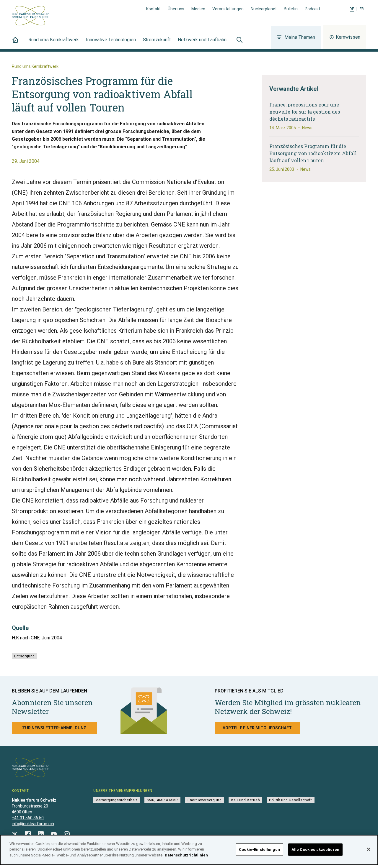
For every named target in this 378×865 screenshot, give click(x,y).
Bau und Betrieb (245, 800)
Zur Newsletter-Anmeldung (54, 728)
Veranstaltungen (228, 8)
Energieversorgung (204, 800)
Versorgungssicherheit (116, 800)
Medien (198, 8)
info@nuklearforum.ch (33, 823)
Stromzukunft (157, 39)
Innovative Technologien (111, 39)
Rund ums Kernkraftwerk (53, 39)
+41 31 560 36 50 (28, 817)
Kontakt (153, 8)
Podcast (312, 8)
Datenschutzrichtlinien (186, 855)
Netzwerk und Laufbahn (202, 39)
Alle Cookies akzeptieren (315, 849)
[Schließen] (368, 849)
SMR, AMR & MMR (162, 800)
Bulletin (291, 8)
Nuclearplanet (264, 8)
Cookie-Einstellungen (259, 849)
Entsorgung (24, 656)
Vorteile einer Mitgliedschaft (257, 728)
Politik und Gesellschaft (290, 800)
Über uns (176, 8)
